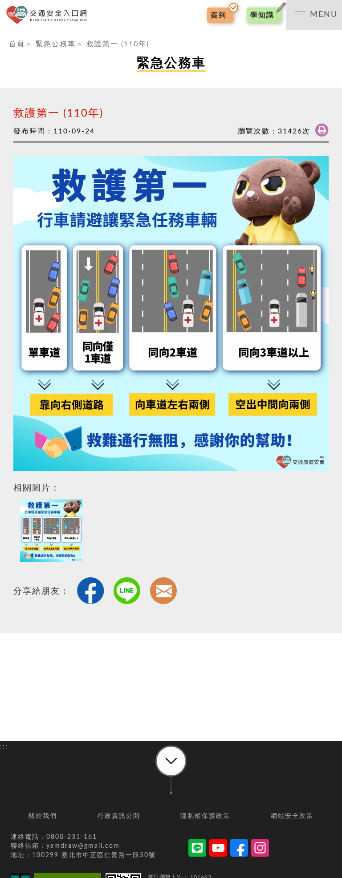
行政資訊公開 (119, 816)
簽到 (219, 15)
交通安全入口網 (49, 14)
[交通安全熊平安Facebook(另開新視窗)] (239, 849)
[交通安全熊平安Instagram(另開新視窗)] (260, 849)
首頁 (17, 44)
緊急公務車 (56, 44)
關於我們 (42, 816)
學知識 (262, 15)
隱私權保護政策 (205, 816)
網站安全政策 (292, 816)
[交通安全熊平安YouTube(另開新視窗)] (218, 849)
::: (4, 35)
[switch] (314, 15)
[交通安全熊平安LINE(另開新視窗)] (197, 849)
